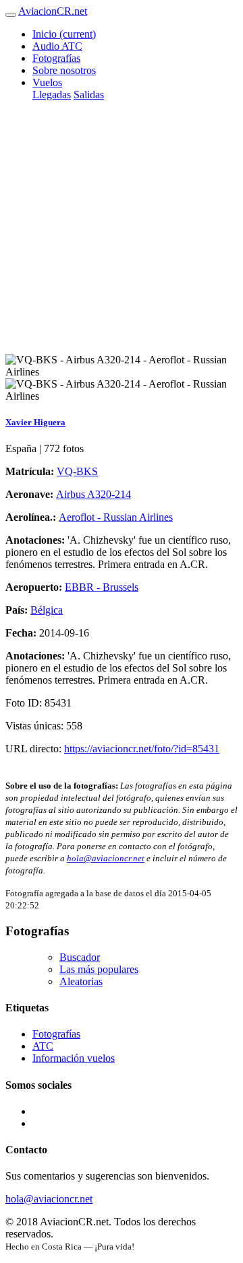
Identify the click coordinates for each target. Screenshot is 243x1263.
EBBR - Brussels (101, 587)
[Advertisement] (121, 233)
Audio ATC (57, 46)
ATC (42, 1046)
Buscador (79, 957)
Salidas (89, 94)
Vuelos (47, 82)
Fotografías (56, 58)
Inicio (64, 34)
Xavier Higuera (35, 422)
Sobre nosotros (64, 70)
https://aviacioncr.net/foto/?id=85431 (141, 748)
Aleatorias (81, 981)
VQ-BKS (77, 471)
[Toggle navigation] (10, 15)
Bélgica (46, 610)
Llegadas (51, 94)
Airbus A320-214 (93, 494)
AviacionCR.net (52, 11)
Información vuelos (73, 1058)
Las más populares (98, 969)
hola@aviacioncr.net (105, 858)
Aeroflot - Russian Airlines (116, 517)
